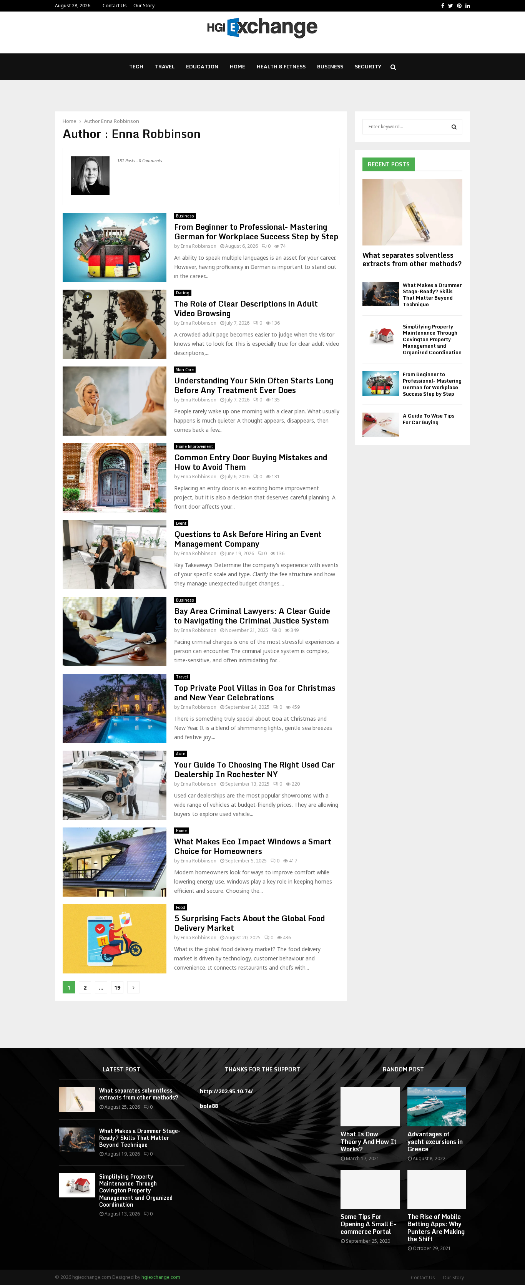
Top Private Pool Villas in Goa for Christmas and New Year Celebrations (255, 692)
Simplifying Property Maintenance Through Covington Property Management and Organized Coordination (432, 339)
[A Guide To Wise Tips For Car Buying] (380, 425)
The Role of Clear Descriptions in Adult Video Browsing (246, 308)
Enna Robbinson (120, 121)
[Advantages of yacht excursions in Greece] (436, 1106)
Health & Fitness (281, 66)
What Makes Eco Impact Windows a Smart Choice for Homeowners (252, 846)
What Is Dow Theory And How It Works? (369, 1141)
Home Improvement (194, 446)
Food (180, 907)
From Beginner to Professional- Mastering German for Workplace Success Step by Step (256, 232)
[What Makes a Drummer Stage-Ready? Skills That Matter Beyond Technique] (380, 294)
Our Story (144, 5)
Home (237, 66)
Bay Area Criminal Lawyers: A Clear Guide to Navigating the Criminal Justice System (252, 616)
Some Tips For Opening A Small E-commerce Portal (368, 1224)
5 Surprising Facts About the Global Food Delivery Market (249, 923)
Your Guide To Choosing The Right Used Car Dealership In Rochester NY (254, 769)
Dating (182, 292)
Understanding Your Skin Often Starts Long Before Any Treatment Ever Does (253, 385)
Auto (180, 753)
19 (117, 987)
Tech (136, 66)
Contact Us (115, 5)
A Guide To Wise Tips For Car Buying (428, 418)
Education (202, 66)
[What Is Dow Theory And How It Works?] (370, 1106)
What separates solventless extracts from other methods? (412, 259)
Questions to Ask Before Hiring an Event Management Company (248, 539)
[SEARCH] (454, 126)
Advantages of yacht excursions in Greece (435, 1141)
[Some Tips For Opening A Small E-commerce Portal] (370, 1189)
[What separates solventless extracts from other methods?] (412, 212)
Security (368, 66)
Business (330, 66)
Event (181, 523)
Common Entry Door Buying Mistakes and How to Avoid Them (250, 462)
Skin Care (185, 369)
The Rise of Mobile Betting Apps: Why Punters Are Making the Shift (436, 1228)
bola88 (209, 1105)
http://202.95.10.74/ (226, 1091)
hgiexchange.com (160, 1277)
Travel (164, 66)
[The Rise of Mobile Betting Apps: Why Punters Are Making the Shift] (436, 1189)
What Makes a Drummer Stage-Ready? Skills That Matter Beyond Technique (432, 294)
